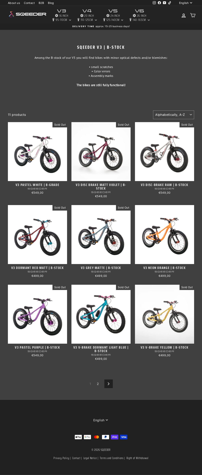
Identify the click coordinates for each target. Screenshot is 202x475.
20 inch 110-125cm (87, 15)
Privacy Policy (61, 458)
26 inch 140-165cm (139, 15)
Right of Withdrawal (137, 458)
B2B (41, 3)
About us (14, 3)
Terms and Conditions (111, 458)
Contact (29, 3)
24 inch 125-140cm (113, 15)
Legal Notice (90, 458)
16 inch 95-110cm (61, 15)
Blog (51, 3)
